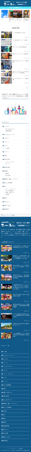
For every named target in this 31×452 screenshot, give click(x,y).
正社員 (17, 194)
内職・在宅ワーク (17, 192)
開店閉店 (16, 209)
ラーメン (16, 151)
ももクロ (16, 138)
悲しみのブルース (17, 129)
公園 (16, 155)
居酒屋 (16, 171)
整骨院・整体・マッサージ (16, 179)
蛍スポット (16, 201)
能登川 (17, 173)
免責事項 (20, 448)
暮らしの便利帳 (16, 182)
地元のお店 (16, 159)
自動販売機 (17, 130)
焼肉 (16, 198)
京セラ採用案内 (17, 190)
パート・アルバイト (17, 189)
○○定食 (17, 148)
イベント (16, 141)
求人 (16, 186)
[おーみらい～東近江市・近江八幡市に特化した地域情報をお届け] (15, 5)
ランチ (16, 145)
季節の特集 (16, 167)
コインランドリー (17, 161)
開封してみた (16, 205)
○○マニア (16, 126)
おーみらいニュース (16, 134)
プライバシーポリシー (13, 448)
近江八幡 (17, 175)
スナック (17, 163)
